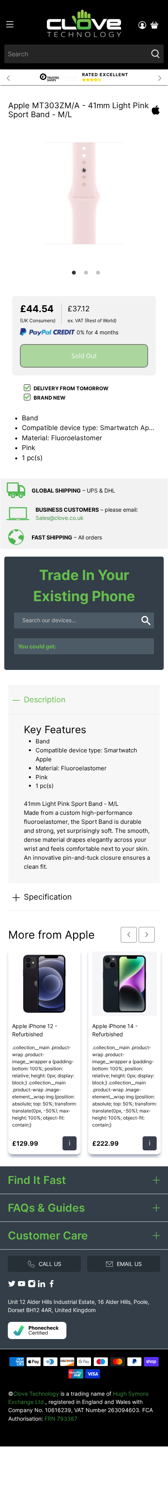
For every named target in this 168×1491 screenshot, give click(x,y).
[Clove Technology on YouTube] (21, 1285)
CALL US (50, 1264)
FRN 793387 (61, 1418)
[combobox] (76, 54)
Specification (48, 897)
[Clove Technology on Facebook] (51, 1285)
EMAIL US (129, 1264)
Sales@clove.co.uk (60, 517)
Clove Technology (36, 1393)
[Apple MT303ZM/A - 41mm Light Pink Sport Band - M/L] (84, 191)
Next (160, 77)
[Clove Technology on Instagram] (32, 1285)
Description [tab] (45, 699)
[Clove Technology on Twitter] (12, 1285)
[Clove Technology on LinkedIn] (41, 1285)
